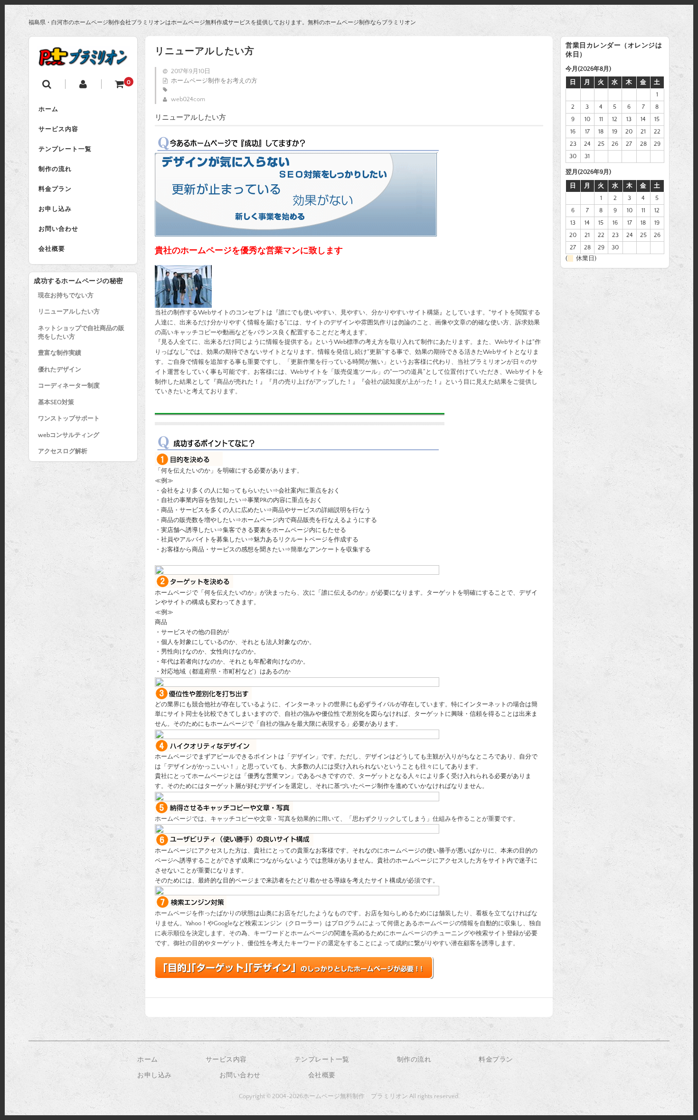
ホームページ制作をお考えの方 (214, 80)
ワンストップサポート (69, 418)
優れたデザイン (59, 369)
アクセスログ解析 (62, 451)
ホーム (48, 109)
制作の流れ (55, 169)
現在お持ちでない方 (66, 295)
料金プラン (55, 189)
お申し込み (55, 209)
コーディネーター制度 (69, 385)
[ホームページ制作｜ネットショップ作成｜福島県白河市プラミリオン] (83, 60)
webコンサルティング (68, 435)
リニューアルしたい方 (69, 311)
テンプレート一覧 (65, 149)
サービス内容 (58, 129)
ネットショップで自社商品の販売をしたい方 (81, 332)
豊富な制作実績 (59, 353)
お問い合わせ (58, 229)
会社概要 (51, 249)
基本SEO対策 (56, 402)
